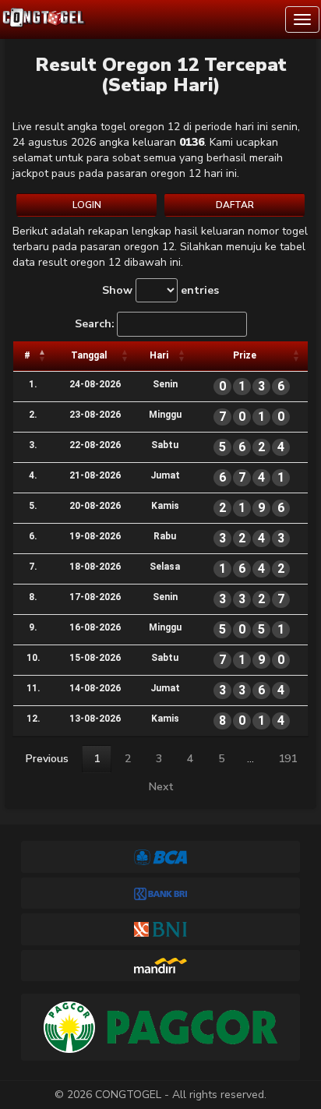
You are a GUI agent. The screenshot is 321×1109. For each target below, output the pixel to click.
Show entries (160, 290)
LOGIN (86, 205)
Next (161, 786)
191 (287, 758)
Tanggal (89, 355)
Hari (159, 355)
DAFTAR (235, 205)
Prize (244, 355)
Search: (95, 323)
